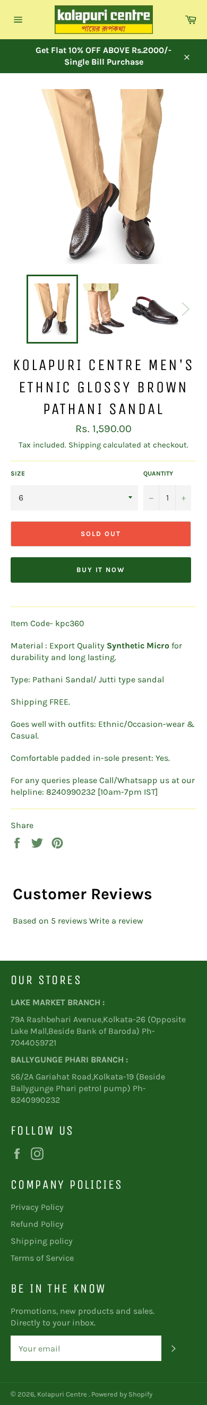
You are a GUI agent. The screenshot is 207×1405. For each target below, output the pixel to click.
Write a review (116, 921)
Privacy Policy (37, 1207)
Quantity (158, 473)
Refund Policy (37, 1224)
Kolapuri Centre (63, 1394)
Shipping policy (42, 1241)
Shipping (84, 445)
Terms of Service (42, 1258)
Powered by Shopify (121, 1394)
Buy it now (101, 570)
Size (18, 473)
